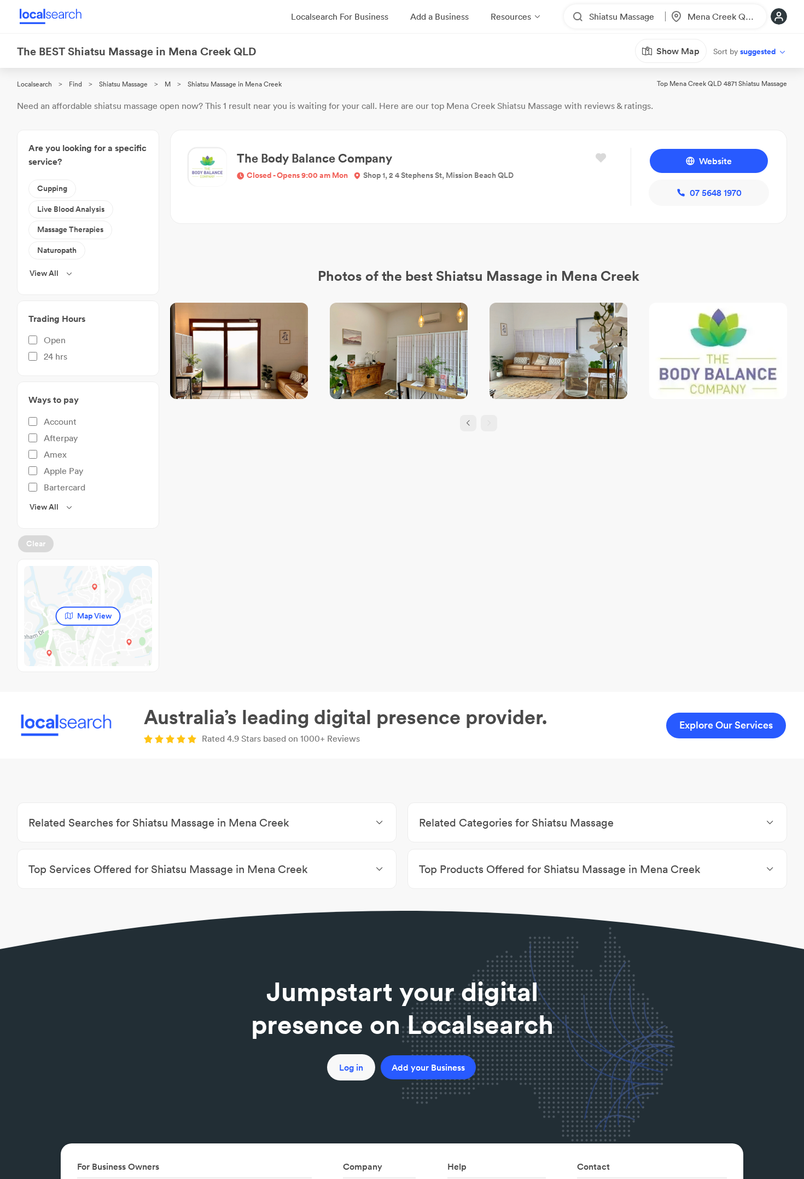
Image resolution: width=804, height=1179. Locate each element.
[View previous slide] (468, 423)
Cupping (52, 188)
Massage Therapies (70, 229)
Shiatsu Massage (123, 84)
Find (75, 84)
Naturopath (57, 250)
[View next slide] (489, 423)
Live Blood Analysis (70, 209)
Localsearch (34, 84)
